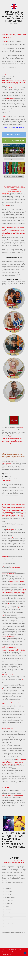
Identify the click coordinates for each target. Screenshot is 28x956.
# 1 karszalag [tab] (7, 888)
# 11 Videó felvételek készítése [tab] (11, 918)
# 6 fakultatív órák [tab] (8, 903)
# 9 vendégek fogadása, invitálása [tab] (12, 912)
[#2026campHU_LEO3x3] (14, 345)
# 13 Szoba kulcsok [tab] (9, 923)
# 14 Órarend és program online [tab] (12, 926)
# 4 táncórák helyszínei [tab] (10, 897)
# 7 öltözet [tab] (7, 906)
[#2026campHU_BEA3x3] (14, 368)
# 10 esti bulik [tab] (8, 915)
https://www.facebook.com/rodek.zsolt (16, 229)
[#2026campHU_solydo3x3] (14, 391)
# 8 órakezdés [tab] (8, 909)
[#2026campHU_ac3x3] (14, 322)
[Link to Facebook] (25, 953)
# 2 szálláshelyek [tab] (8, 891)
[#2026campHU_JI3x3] (14, 299)
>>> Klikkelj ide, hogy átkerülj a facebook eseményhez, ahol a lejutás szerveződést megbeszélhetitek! (13, 127)
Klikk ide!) (13, 80)
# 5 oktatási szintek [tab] (9, 900)
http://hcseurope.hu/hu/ (7, 463)
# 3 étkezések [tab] (8, 894)
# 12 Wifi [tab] (6, 920)
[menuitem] (6, 954)
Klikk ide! (4, 74)
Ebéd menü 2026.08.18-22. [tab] (10, 67)
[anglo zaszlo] (14, 6)
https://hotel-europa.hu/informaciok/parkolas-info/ (13, 795)
